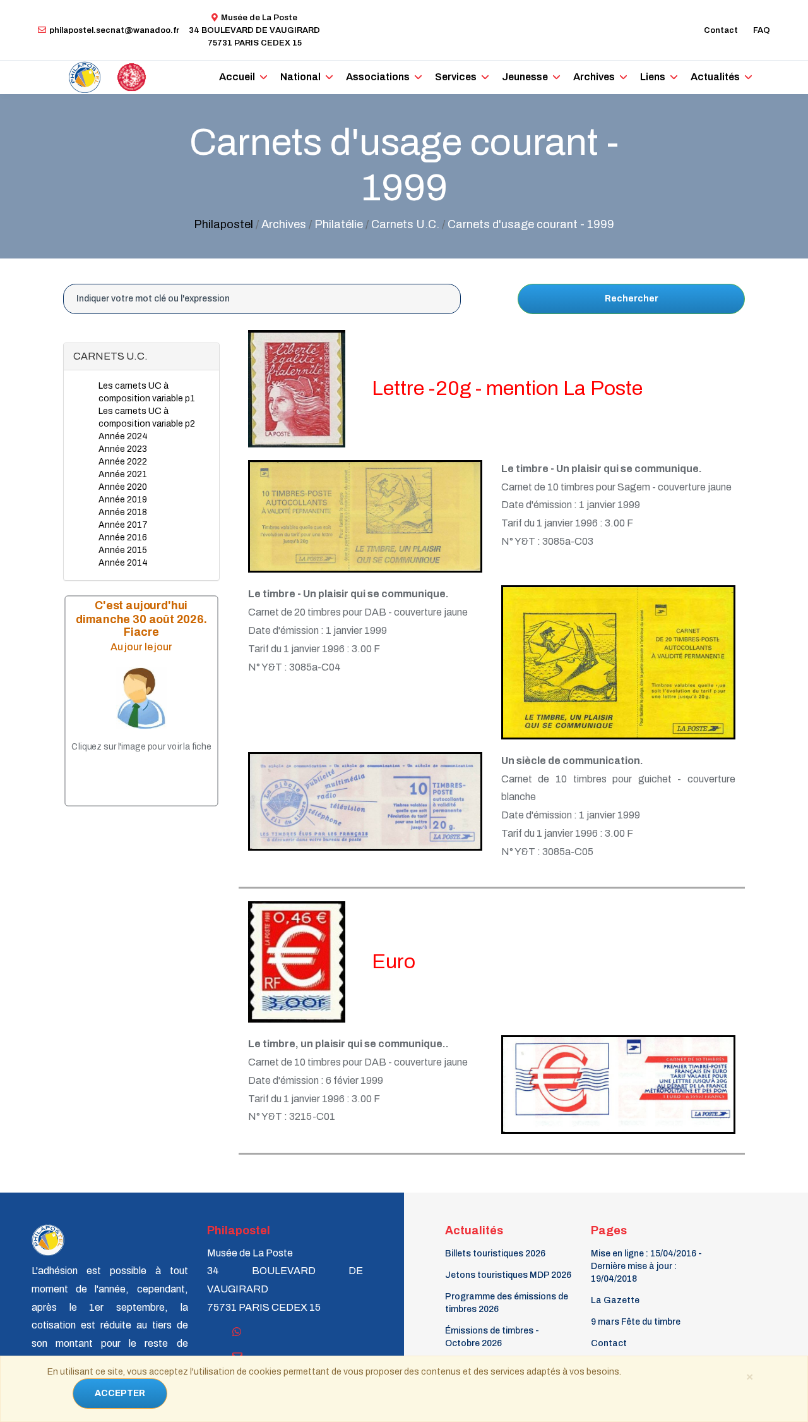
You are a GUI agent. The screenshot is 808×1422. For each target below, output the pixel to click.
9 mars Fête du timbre (635, 1322)
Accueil (237, 76)
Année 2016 (122, 537)
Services (456, 76)
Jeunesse (525, 76)
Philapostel (223, 224)
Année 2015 (122, 550)
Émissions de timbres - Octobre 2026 (492, 1337)
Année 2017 (123, 525)
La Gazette (615, 1300)
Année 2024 (123, 436)
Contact (721, 30)
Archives (594, 76)
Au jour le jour (141, 646)
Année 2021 (122, 474)
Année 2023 (122, 449)
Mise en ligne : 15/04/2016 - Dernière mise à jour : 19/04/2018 (646, 1266)
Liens (652, 76)
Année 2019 (122, 499)
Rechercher (631, 298)
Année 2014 (123, 563)
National (300, 76)
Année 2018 (122, 512)
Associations (378, 76)
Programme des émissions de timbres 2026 (506, 1303)
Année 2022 (122, 461)
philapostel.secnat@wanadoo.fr (114, 30)
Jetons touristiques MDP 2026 (508, 1275)
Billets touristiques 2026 (495, 1253)
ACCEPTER (120, 1393)
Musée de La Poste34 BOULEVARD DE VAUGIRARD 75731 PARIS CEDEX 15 (254, 30)
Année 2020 (122, 487)
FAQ (761, 30)
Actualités (715, 76)
